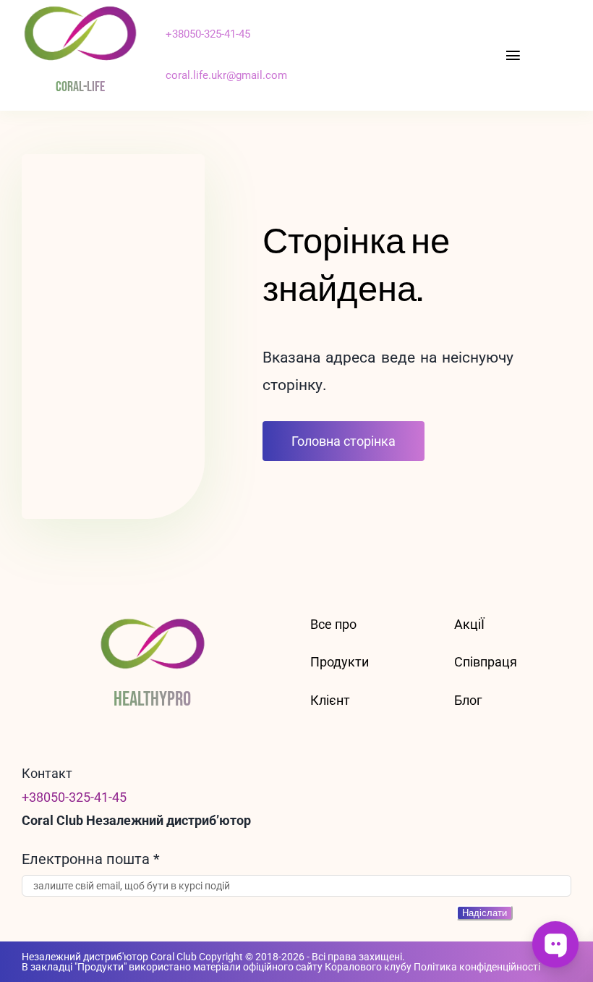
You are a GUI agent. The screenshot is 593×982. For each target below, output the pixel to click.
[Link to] (333, 47)
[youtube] (378, 48)
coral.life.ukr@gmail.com (226, 75)
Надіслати (484, 912)
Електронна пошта (91, 859)
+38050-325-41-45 (208, 34)
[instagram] (355, 48)
